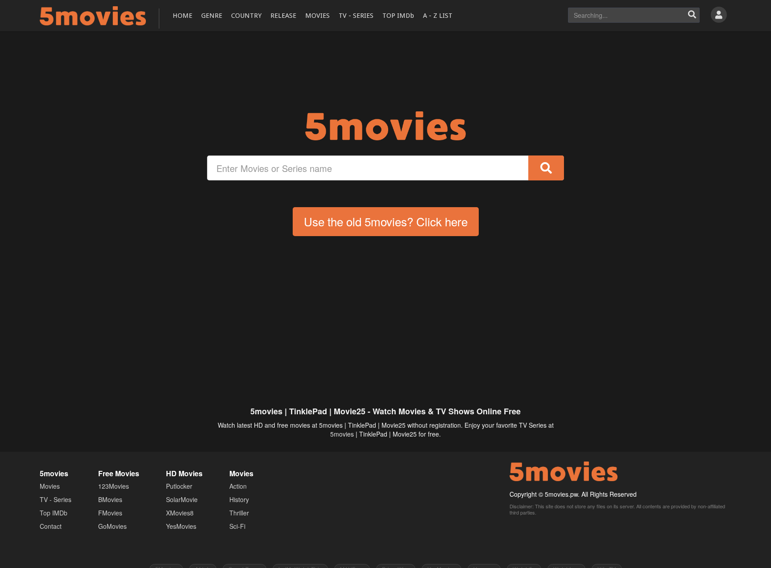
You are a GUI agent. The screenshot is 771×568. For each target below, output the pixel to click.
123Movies (113, 486)
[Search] (692, 15)
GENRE (211, 16)
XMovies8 (180, 512)
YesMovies (181, 526)
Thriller (239, 512)
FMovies (110, 512)
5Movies (93, 15)
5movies (342, 433)
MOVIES (317, 16)
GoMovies (112, 526)
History (239, 499)
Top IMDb (53, 512)
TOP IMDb (398, 16)
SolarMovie (182, 499)
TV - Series (55, 499)
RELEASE (283, 16)
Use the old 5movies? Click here (386, 221)
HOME (182, 16)
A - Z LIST (437, 16)
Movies (50, 486)
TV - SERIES (356, 16)
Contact (51, 526)
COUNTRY (246, 16)
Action (238, 486)
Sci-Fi (237, 526)
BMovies (110, 499)
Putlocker (179, 486)
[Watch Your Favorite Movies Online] (385, 125)
